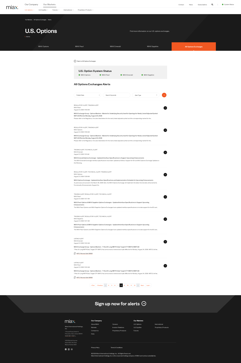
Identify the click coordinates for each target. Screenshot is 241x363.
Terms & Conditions (116, 347)
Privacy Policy (95, 347)
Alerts (49, 20)
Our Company (31, 4)
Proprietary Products (119, 330)
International (159, 324)
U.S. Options (137, 324)
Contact (181, 4)
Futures (136, 330)
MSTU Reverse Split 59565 (85, 253)
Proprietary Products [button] (85, 10)
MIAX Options (43, 46)
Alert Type (138, 95)
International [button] (68, 10)
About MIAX (95, 324)
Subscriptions (202, 4)
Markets (93, 327)
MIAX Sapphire (152, 46)
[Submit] (164, 95)
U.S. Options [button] (29, 10)
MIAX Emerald (115, 46)
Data (92, 334)
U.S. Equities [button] (43, 10)
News (191, 4)
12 (135, 285)
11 (132, 285)
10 (128, 285)
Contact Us (95, 330)
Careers (115, 324)
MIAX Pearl (79, 46)
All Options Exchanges (40, 20)
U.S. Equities (137, 327)
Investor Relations (118, 327)
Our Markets (49, 4)
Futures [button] (55, 10)
